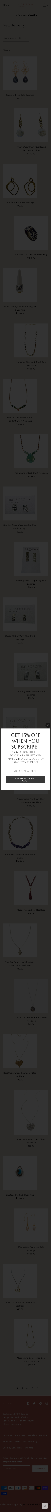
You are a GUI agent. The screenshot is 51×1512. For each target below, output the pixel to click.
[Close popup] (47, 725)
